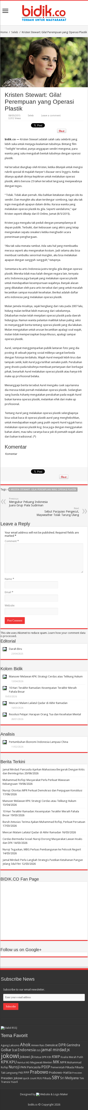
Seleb (14, 32)
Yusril (14, 1081)
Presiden (77, 1072)
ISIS (38, 1050)
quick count (30, 1078)
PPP (26, 1073)
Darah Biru (15, 648)
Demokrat (51, 1045)
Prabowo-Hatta (60, 1073)
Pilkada (69, 1067)
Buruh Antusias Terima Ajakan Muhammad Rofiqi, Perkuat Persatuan (44, 821)
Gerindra (73, 1045)
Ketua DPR (40, 1057)
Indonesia (27, 1050)
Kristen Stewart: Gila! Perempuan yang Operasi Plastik (43, 489)
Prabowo (39, 1072)
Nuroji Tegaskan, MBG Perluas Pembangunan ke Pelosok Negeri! (42, 849)
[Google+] (42, 1099)
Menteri (47, 1062)
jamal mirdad (53, 1049)
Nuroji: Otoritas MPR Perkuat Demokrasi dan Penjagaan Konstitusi (42, 790)
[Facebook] (46, 1099)
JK (68, 1050)
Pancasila (34, 1067)
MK (56, 1062)
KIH (49, 1057)
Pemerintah (58, 1067)
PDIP (45, 1066)
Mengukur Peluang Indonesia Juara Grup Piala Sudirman (28, 502)
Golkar (6, 1050)
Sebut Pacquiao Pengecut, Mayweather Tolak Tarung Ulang (58, 512)
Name (9, 579)
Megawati (36, 1062)
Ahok (25, 1044)
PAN (23, 1067)
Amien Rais (37, 1045)
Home (4, 32)
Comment (12, 541)
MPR (63, 1062)
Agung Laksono (10, 1045)
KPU (13, 1062)
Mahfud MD (23, 1062)
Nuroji (14, 1067)
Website (10, 605)
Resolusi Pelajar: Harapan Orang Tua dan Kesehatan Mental (45, 714)
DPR (62, 1045)
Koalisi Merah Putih (72, 1057)
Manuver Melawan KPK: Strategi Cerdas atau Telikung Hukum (46, 676)
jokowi (10, 1056)
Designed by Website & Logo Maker (44, 1094)
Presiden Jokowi (11, 1078)
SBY (56, 1077)
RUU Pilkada (44, 1078)
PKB (20, 1072)
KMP (56, 1056)
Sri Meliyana (69, 1078)
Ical (14, 1050)
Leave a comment (51, 115)
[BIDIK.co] (44, 12)
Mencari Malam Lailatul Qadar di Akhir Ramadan (38, 703)
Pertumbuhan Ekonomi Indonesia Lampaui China (38, 741)
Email (9, 592)
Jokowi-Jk (27, 1057)
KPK (5, 1062)
